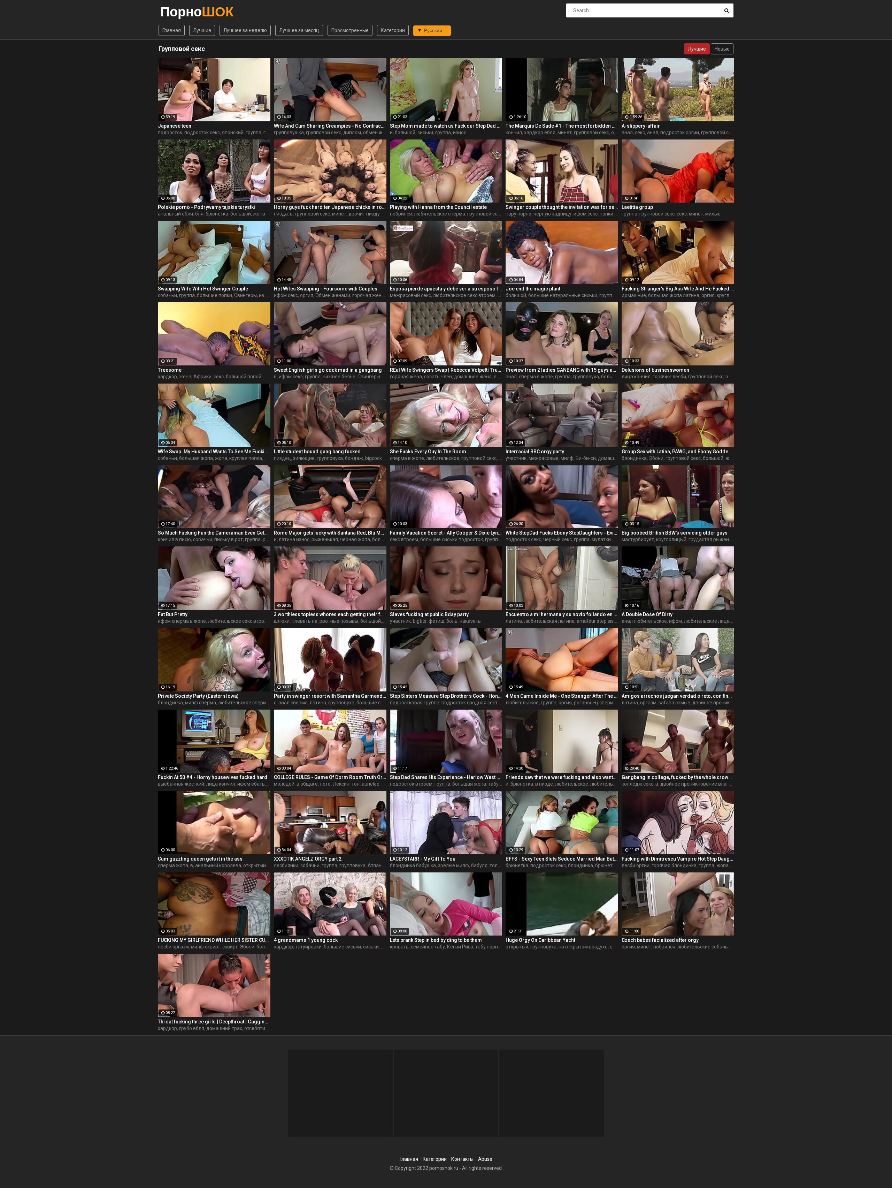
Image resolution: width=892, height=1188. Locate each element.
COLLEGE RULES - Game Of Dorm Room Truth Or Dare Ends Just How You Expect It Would (330, 777)
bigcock (373, 458)
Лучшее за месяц (299, 30)
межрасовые (544, 458)
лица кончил (636, 376)
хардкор (167, 376)
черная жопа (355, 539)
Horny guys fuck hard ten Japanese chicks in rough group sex (330, 207)
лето (325, 784)
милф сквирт (205, 946)
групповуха (586, 376)
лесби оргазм (173, 946)
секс (640, 132)
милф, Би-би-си (578, 458)
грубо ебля (191, 1028)
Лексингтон (346, 784)
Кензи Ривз (460, 946)
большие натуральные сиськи (562, 295)
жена (185, 376)
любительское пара (613, 784)
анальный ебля (175, 214)
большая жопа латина (673, 295)
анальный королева (218, 865)
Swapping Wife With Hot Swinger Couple (203, 289)
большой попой (243, 376)
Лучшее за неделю (245, 30)
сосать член (438, 376)
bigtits (419, 621)
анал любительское (644, 621)
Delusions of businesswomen (655, 370)
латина (514, 621)
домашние (634, 295)
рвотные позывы (339, 621)
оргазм (648, 702)
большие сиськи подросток (451, 539)
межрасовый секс (410, 295)
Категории (393, 30)
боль (451, 621)
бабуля (479, 865)
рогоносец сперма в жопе (603, 702)
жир (730, 458)
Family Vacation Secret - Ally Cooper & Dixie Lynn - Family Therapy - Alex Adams (446, 533)
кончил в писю (174, 539)
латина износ (294, 539)
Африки (202, 376)
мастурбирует (638, 539)
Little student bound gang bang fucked (317, 451)
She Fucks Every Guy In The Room (428, 451)
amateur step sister (598, 621)
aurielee (370, 784)
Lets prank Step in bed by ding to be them (436, 940)
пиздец (282, 458)
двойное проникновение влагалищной (704, 784)
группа (253, 132)
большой (405, 132)
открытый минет (262, 865)
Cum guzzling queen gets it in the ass (200, 859)
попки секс (612, 214)
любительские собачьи (704, 946)
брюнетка (217, 214)
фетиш (436, 621)
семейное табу (428, 946)
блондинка (634, 458)
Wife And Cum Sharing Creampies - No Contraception (330, 126)
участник (516, 458)
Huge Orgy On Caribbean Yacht (540, 940)
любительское (442, 458)
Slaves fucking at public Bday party (429, 614)
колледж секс (637, 784)
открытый (517, 946)
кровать (399, 946)
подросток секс (202, 132)
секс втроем (404, 539)
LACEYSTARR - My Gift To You (422, 859)
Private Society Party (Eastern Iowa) (198, 696)
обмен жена (377, 132)
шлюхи (282, 621)
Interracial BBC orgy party (535, 451)
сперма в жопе (536, 376)
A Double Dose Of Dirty (647, 614)
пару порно (518, 214)
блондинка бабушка (413, 865)
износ (459, 132)
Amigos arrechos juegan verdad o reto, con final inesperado (678, 696)
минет (565, 132)
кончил (514, 132)
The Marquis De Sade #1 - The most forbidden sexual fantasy (562, 126)
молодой (284, 784)
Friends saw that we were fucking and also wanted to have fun (562, 777)
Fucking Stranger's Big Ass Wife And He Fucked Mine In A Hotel (678, 289)
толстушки (502, 865)
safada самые (674, 702)
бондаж (354, 458)
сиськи (425, 132)
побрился (401, 214)
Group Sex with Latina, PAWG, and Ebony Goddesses (678, 451)
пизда (281, 214)
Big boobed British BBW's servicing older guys (675, 533)
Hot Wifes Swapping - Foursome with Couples (325, 289)
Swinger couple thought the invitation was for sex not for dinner (562, 207)
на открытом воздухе (583, 946)
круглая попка (733, 295)
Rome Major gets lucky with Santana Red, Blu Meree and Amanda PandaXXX (330, 533)
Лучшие (202, 30)
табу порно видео (495, 946)
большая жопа (196, 458)
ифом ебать (251, 784)
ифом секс (586, 214)
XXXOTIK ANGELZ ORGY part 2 (307, 859)
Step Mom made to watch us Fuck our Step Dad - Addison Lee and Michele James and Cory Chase (446, 126)
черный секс (557, 539)
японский (233, 132)
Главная (171, 30)
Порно (178, 11)
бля (199, 214)
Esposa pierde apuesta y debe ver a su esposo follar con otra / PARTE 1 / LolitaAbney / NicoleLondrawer (446, 289)
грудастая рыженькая (714, 539)
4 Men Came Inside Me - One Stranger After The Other (562, 696)
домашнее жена (473, 376)
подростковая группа (414, 702)
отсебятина (257, 1028)
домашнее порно (617, 458)
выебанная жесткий (181, 784)
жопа (259, 214)
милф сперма (200, 702)
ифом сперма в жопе (182, 621)
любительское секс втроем (464, 295)
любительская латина (549, 621)
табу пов (498, 784)
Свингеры (245, 295)
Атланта (377, 865)
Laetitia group (637, 207)
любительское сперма (439, 214)
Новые (722, 49)
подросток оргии (679, 132)
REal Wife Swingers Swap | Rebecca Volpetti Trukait (446, 370)
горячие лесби (669, 376)
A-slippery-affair (641, 126)
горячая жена (368, 295)
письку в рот (228, 539)
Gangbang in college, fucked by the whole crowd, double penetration (678, 777)
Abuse (485, 1159)
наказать (470, 621)
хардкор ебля (539, 132)
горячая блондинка (674, 865)
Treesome (170, 370)
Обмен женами (332, 295)
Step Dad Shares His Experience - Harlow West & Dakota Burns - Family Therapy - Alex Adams (446, 777)
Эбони (656, 458)
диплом (352, 132)
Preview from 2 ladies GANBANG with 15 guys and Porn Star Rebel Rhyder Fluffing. (562, 370)
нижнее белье (339, 376)
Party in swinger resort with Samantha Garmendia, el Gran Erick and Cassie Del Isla (330, 696)
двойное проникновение (720, 702)
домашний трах (224, 1028)
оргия (617, 132)
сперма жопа (173, 865)
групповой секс (323, 132)
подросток (170, 132)
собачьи (167, 295)
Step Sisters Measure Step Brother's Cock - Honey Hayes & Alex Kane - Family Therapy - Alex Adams (446, 696)
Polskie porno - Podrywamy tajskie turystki (206, 207)
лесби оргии (635, 865)
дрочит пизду (364, 214)
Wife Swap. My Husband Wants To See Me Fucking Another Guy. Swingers (214, 451)
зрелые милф (453, 865)
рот (267, 539)
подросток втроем (411, 784)
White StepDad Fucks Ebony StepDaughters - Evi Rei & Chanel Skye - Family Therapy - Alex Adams (562, 533)
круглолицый (671, 539)
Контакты (462, 1159)
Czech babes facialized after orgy (660, 940)
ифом (675, 621)
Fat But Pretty (172, 614)
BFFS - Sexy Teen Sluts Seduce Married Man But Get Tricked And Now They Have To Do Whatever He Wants (562, 859)
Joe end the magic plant (533, 289)
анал (627, 132)
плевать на (304, 621)
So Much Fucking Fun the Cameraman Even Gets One (214, 533)
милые (713, 214)
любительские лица (707, 621)
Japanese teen (174, 126)
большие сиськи (375, 702)
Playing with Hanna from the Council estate (438, 207)
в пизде (544, 784)
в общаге (307, 784)
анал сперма (293, 702)
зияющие (304, 458)
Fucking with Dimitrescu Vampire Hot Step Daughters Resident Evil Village (678, 859)
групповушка (289, 132)
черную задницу (552, 214)
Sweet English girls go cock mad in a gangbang (328, 370)
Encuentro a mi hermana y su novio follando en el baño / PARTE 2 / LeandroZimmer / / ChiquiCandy (562, 614)
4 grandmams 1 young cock (306, 940)
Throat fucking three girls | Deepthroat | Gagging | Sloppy (214, 1021)
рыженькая (325, 539)
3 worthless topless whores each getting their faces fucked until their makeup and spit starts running (330, 614)
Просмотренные (350, 30)
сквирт (230, 946)
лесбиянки (286, 865)
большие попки (214, 295)
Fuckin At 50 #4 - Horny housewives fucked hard (212, 777)
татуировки (308, 946)
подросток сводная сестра (472, 702)
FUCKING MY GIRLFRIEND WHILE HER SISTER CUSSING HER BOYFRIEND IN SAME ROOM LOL (214, 940)
